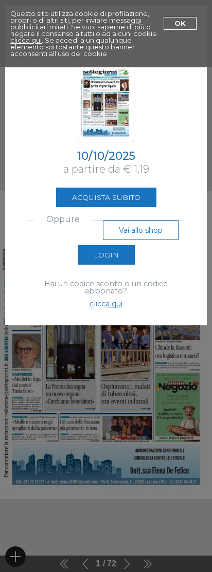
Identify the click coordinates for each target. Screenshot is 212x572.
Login (106, 255)
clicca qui (26, 40)
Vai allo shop (141, 230)
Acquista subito (106, 197)
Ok (180, 23)
